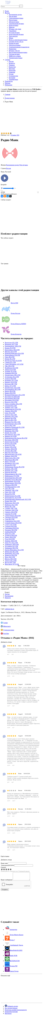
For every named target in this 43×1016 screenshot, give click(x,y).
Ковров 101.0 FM (10, 436)
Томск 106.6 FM (10, 537)
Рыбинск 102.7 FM (11, 505)
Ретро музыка (13, 25)
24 (14, 800)
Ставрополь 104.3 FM (12, 521)
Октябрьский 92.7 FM (12, 487)
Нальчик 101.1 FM (11, 470)
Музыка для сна (14, 50)
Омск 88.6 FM (9, 357)
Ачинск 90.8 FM (10, 378)
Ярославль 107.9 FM (12, 564)
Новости (8, 598)
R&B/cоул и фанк (15, 56)
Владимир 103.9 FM (11, 400)
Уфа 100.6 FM (9, 366)
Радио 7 (12, 940)
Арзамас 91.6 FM (10, 371)
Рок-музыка (13, 16)
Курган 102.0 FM (10, 443)
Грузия (11, 74)
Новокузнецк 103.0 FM (13, 483)
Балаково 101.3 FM (11, 380)
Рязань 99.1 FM (10, 506)
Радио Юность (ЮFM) (18, 324)
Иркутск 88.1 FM (10, 420)
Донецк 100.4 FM (11, 411)
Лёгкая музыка (14, 22)
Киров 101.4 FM (10, 433)
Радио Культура (16, 334)
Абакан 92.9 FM (10, 369)
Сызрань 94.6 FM (11, 526)
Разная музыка (14, 43)
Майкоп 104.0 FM (11, 456)
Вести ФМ (14, 303)
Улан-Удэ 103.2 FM (11, 542)
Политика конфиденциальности (16, 1010)
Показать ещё (5, 975)
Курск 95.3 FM (10, 445)
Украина (12, 65)
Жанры (7, 13)
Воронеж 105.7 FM (11, 344)
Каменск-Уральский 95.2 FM (14, 427)
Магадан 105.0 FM (11, 452)
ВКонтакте (7, 626)
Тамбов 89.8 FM (10, 532)
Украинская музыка (15, 58)
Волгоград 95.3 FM (11, 342)
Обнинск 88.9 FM (11, 485)
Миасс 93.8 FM (10, 461)
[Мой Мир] (7, 196)
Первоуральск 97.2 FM (12, 496)
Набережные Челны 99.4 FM (14, 467)
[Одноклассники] (5, 196)
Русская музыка (14, 32)
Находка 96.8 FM (10, 472)
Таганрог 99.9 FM (11, 530)
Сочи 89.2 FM (9, 519)
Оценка (3, 867)
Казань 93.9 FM (10, 348)
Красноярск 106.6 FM (12, 350)
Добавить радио (12, 1006)
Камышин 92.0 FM (11, 429)
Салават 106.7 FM (11, 508)
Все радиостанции (11, 1008)
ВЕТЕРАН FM (15, 961)
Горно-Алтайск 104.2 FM (13, 404)
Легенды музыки (14, 45)
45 (14, 849)
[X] (10, 196)
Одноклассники (8, 630)
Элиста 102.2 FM (10, 561)
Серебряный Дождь (16, 945)
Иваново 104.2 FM (11, 416)
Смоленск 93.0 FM (11, 517)
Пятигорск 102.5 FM (12, 503)
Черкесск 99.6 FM (11, 555)
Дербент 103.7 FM (11, 407)
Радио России (15, 313)
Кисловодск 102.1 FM (12, 434)
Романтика (12, 49)
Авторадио (13, 929)
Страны (7, 59)
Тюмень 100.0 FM (11, 541)
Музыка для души (15, 29)
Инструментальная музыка (18, 52)
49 (9, 727)
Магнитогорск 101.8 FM (13, 454)
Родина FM (13, 966)
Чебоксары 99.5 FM (11, 552)
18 (9, 765)
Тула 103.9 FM (10, 539)
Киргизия (12, 70)
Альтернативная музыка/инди (19, 47)
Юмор (11, 38)
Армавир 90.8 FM (11, 373)
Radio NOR (13, 955)
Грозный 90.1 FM (11, 406)
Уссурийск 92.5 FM (11, 546)
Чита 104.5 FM (10, 557)
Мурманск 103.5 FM (12, 463)
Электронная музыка (16, 18)
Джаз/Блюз (12, 31)
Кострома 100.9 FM (11, 440)
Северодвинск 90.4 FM (12, 515)
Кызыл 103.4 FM (10, 447)
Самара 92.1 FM (10, 362)
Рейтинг (7, 83)
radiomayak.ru (9, 609)
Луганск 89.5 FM (10, 451)
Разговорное (9, 596)
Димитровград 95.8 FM (13, 409)
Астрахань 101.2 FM (12, 377)
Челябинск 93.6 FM (11, 368)
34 (9, 800)
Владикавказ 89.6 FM (12, 398)
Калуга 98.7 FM (10, 425)
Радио (7, 11)
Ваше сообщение (6, 880)
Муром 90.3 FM (10, 465)
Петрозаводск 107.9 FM (13, 497)
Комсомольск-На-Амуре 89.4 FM (16, 438)
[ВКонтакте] (2, 196)
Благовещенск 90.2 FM (12, 389)
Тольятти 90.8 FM (11, 535)
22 (9, 849)
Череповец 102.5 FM (12, 553)
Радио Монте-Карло (16, 935)
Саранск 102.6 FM (11, 512)
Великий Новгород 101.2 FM (15, 395)
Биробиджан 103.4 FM (12, 387)
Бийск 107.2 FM (10, 386)
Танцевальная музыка (16, 23)
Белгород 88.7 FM (11, 384)
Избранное (8, 85)
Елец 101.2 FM (10, 413)
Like (40, 192)
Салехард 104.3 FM (11, 510)
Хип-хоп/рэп (13, 36)
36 (14, 833)
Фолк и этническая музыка (18, 40)
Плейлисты (9, 81)
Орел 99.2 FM (9, 488)
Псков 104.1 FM (10, 501)
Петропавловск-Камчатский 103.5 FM (18, 499)
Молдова (12, 68)
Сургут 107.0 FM (10, 524)
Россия (11, 61)
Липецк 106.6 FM (11, 449)
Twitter (5, 623)
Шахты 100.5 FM (10, 559)
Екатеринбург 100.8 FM (13, 346)
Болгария (12, 78)
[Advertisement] (21, 118)
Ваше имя (4, 863)
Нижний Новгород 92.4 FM (14, 353)
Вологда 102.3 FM (11, 402)
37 (9, 705)
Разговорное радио (15, 14)
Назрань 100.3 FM (11, 469)
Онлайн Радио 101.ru (16, 41)
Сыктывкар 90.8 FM (12, 528)
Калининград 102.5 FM (13, 424)
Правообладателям (11, 1011)
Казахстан (12, 67)
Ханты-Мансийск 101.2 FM (14, 550)
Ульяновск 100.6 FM (12, 544)
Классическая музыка (16, 34)
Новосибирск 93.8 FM (12, 355)
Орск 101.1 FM (10, 492)
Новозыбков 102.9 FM (12, 481)
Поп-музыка (13, 20)
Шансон (11, 27)
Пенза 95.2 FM (10, 494)
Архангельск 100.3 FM (12, 375)
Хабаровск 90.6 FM (11, 548)
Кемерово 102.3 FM (11, 431)
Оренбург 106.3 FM (11, 490)
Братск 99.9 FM (10, 391)
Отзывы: (14, 135)
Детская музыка (14, 54)
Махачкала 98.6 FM (11, 460)
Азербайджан (13, 79)
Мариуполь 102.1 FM (12, 458)
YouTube (6, 633)
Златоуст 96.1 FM (11, 415)
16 (9, 676)
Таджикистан (13, 76)
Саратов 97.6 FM (10, 514)
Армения (12, 72)
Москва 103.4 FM (11, 351)
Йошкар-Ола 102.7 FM (12, 422)
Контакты (8, 1013)
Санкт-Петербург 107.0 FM (14, 364)
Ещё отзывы (5, 856)
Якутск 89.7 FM (10, 562)
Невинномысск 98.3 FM (13, 474)
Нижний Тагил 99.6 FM (13, 479)
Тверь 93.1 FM (10, 533)
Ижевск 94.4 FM (10, 418)
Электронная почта (7, 865)
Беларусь (12, 63)
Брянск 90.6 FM (10, 393)
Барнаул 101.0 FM (11, 382)
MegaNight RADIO (16, 950)
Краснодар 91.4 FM (11, 442)
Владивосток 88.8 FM (12, 397)
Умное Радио (14, 971)
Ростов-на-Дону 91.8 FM (13, 360)
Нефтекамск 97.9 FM (12, 476)
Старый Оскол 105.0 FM (13, 523)
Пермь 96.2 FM (10, 359)
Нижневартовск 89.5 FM (13, 478)
